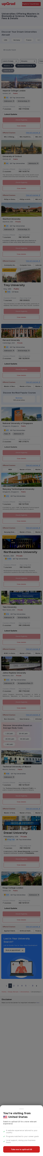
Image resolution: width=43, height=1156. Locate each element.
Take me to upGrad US (21, 1149)
